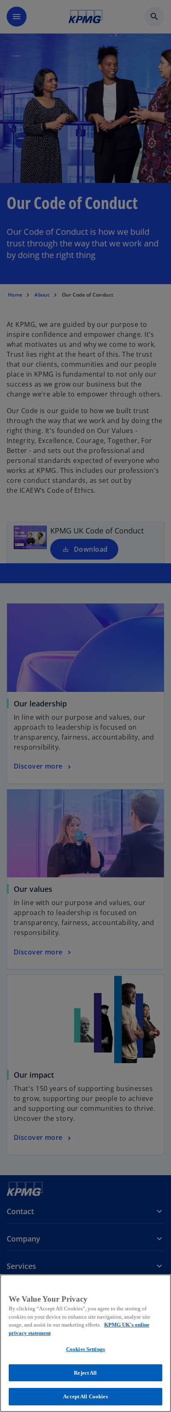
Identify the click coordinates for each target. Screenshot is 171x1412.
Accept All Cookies (85, 1396)
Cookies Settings (85, 1349)
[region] (85, 1343)
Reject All (85, 1373)
